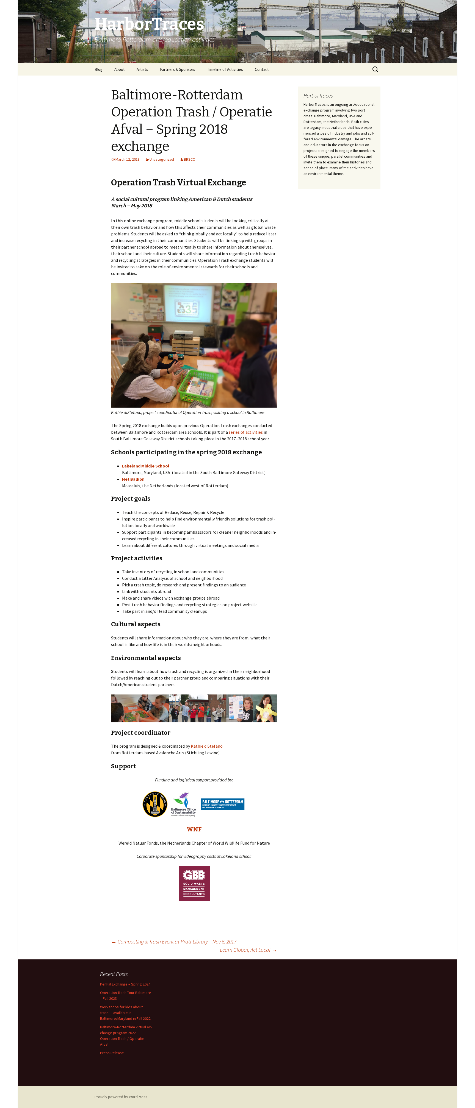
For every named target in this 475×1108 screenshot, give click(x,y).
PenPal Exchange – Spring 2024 (125, 984)
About (119, 69)
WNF (194, 829)
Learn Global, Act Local (248, 949)
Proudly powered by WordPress (121, 1096)
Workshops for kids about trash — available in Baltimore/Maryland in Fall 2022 (125, 1012)
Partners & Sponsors (177, 69)
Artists (142, 69)
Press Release (112, 1052)
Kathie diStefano (207, 746)
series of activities (246, 432)
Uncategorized (162, 159)
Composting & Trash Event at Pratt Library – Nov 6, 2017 (173, 941)
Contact (262, 69)
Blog (99, 69)
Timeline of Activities (225, 69)
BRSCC (189, 159)
